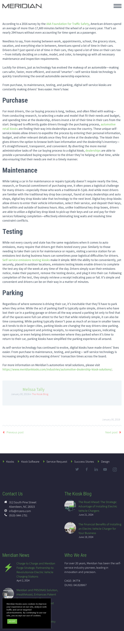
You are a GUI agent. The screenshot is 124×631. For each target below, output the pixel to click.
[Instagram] (115, 470)
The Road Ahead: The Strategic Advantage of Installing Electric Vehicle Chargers (97, 506)
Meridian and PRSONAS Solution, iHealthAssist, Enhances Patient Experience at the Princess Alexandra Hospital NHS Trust (37, 596)
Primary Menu (118, 6)
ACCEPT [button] (12, 621)
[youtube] (105, 472)
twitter (77, 469)
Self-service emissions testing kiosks (26, 260)
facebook (86, 469)
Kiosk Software (30, 461)
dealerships (93, 150)
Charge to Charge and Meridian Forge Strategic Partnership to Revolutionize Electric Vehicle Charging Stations (35, 569)
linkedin (96, 469)
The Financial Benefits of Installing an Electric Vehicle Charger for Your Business (99, 528)
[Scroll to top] (119, 627)
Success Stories (84, 461)
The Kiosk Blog (40, 394)
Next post (111, 432)
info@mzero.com (20, 511)
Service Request (56, 461)
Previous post (15, 432)
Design (105, 461)
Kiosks (10, 461)
